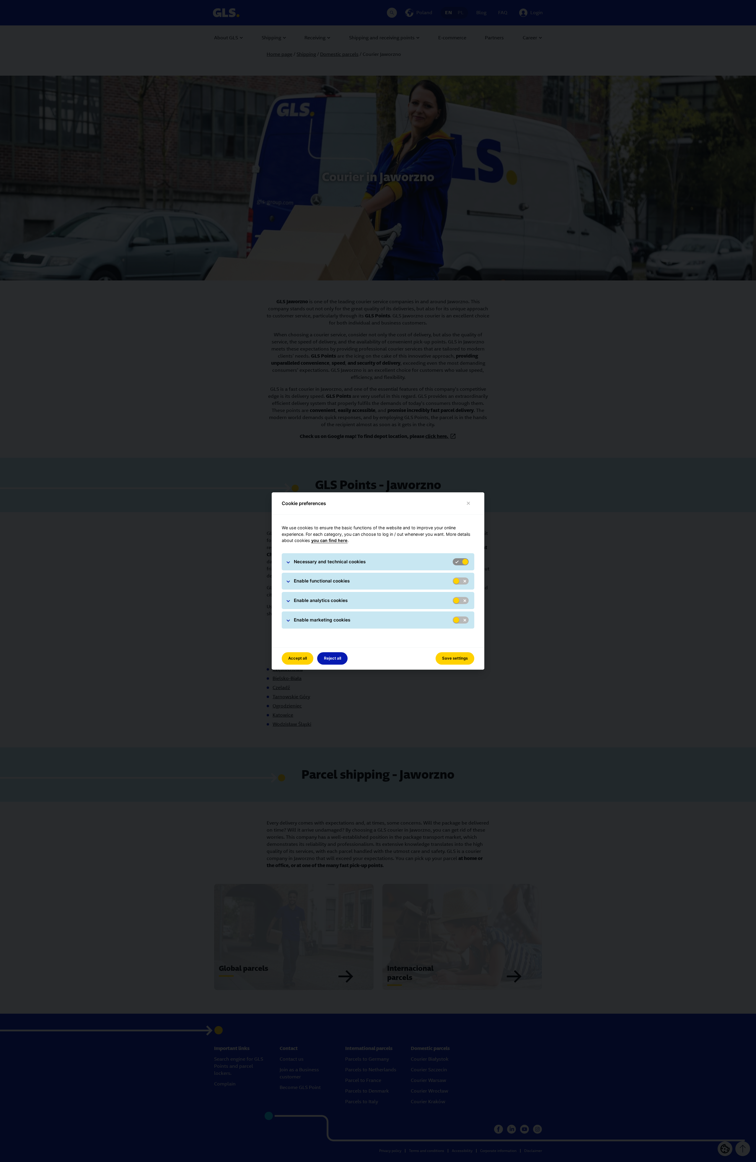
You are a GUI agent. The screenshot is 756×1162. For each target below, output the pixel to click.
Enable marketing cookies (322, 620)
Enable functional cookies (322, 581)
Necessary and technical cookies (330, 561)
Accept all (297, 658)
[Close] (468, 503)
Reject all (332, 658)
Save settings (455, 658)
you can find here (329, 540)
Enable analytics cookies (321, 600)
